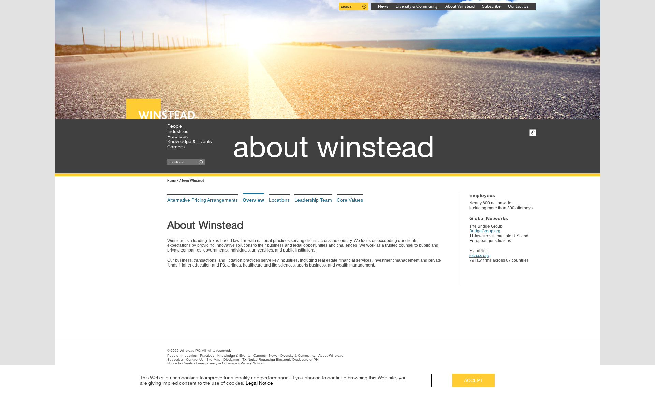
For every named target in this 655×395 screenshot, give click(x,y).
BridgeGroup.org (484, 231)
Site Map (213, 359)
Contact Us (518, 6)
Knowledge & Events (189, 141)
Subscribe (491, 6)
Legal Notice (259, 383)
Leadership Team (313, 200)
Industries (177, 131)
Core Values (350, 200)
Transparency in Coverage (216, 363)
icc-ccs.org (479, 255)
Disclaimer (231, 359)
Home (171, 180)
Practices (177, 136)
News (383, 6)
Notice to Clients (180, 363)
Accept (473, 380)
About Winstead (460, 6)
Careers (176, 146)
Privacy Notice (252, 363)
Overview (253, 200)
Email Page (532, 132)
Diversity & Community (417, 6)
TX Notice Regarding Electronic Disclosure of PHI (280, 359)
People (174, 126)
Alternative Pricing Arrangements (202, 200)
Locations (279, 200)
